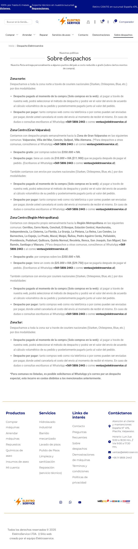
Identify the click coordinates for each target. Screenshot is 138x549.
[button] (121, 22)
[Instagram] (60, 502)
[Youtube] (79, 502)
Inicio (11, 45)
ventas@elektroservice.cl (111, 121)
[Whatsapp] (70, 502)
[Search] (37, 21)
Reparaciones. (37, 8)
